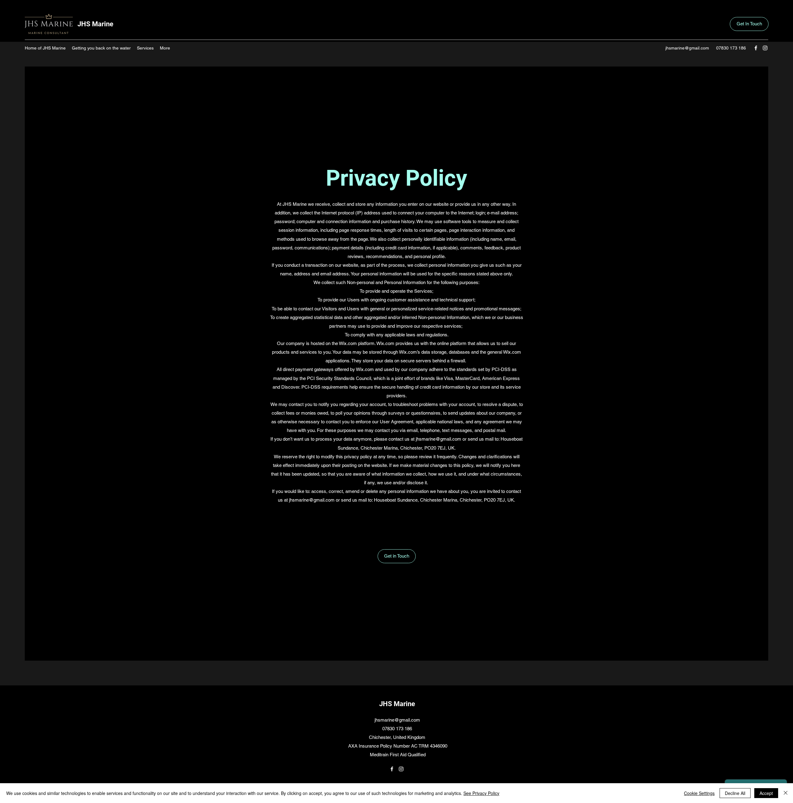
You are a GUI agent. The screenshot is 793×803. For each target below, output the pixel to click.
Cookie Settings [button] (699, 793)
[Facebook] (756, 48)
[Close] (785, 793)
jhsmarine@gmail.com (687, 47)
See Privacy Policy (481, 793)
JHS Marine (95, 24)
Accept (766, 793)
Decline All (735, 793)
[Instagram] (765, 48)
